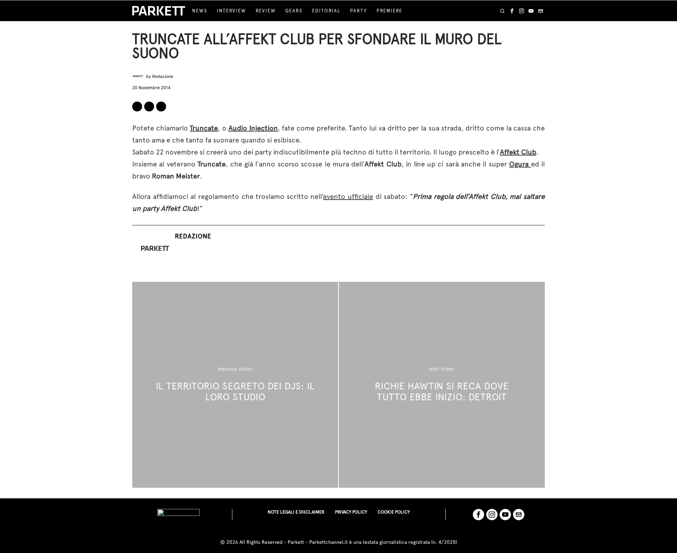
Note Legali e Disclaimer (296, 512)
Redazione (162, 76)
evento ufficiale (348, 196)
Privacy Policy (351, 512)
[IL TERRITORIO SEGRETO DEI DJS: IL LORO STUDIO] (235, 385)
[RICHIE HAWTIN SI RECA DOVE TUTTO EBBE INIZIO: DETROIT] (442, 385)
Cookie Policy (394, 512)
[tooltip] (512, 11)
